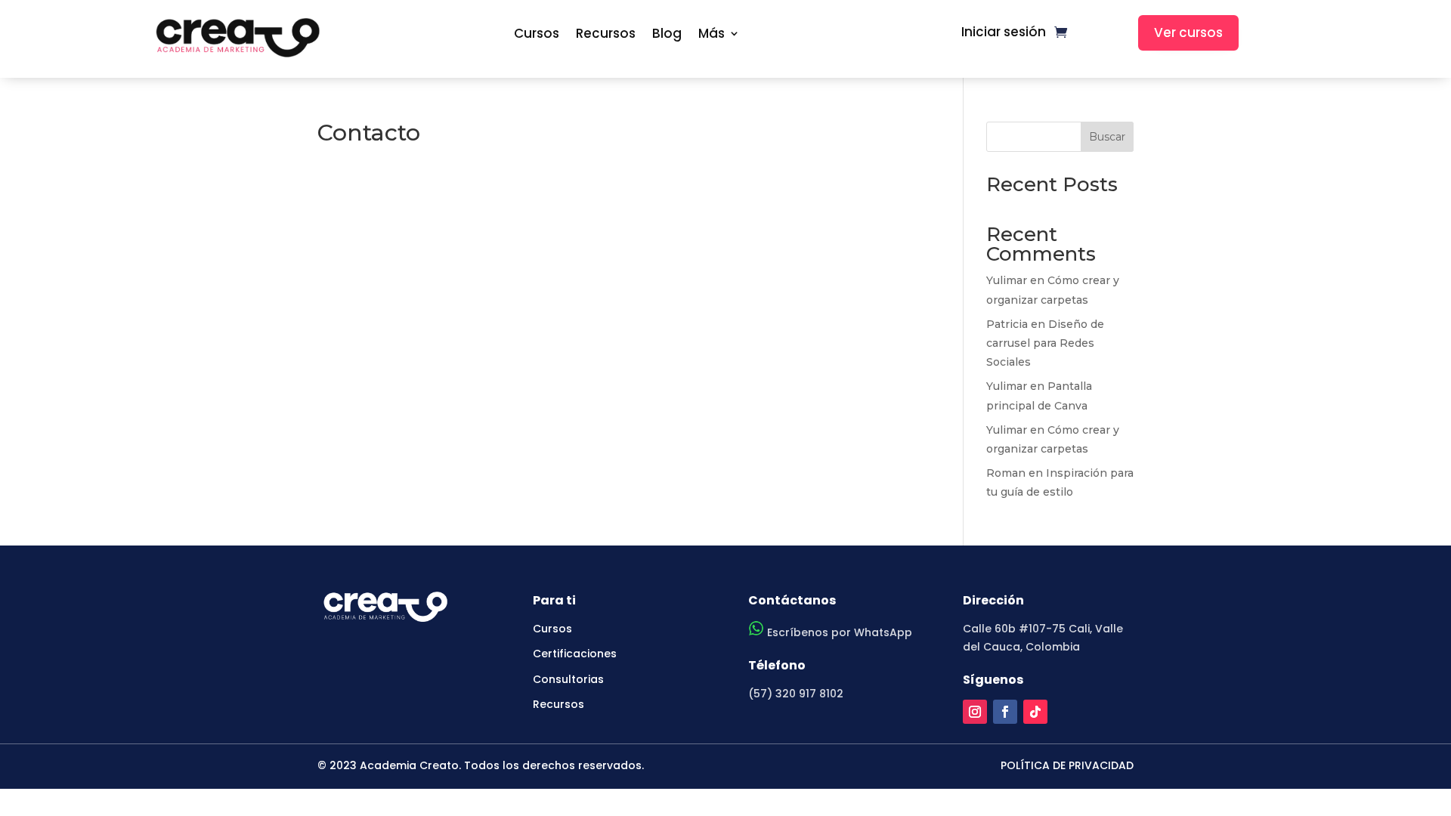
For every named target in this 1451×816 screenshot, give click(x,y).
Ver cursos (1188, 32)
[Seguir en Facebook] (1005, 712)
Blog (667, 34)
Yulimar (1006, 280)
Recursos (606, 34)
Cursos (536, 34)
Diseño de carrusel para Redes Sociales (1045, 343)
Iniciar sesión (1003, 33)
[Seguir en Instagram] (975, 712)
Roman (1006, 473)
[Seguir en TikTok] (1035, 712)
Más (711, 34)
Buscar (1107, 137)
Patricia (1007, 324)
